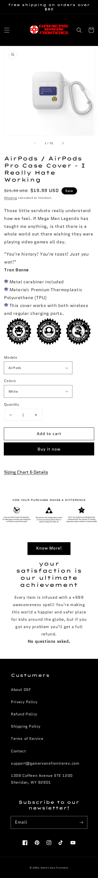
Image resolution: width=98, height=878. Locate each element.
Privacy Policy (24, 702)
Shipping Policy (26, 726)
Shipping (10, 198)
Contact (18, 751)
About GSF (21, 689)
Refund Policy (24, 714)
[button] (7, 30)
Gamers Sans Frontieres (54, 867)
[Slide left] (35, 143)
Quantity (11, 404)
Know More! (49, 548)
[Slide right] (63, 143)
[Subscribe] (81, 822)
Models (10, 357)
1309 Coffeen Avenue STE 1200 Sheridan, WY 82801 (42, 779)
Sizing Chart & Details (26, 472)
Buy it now (49, 449)
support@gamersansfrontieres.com (45, 763)
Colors (10, 380)
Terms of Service (27, 738)
